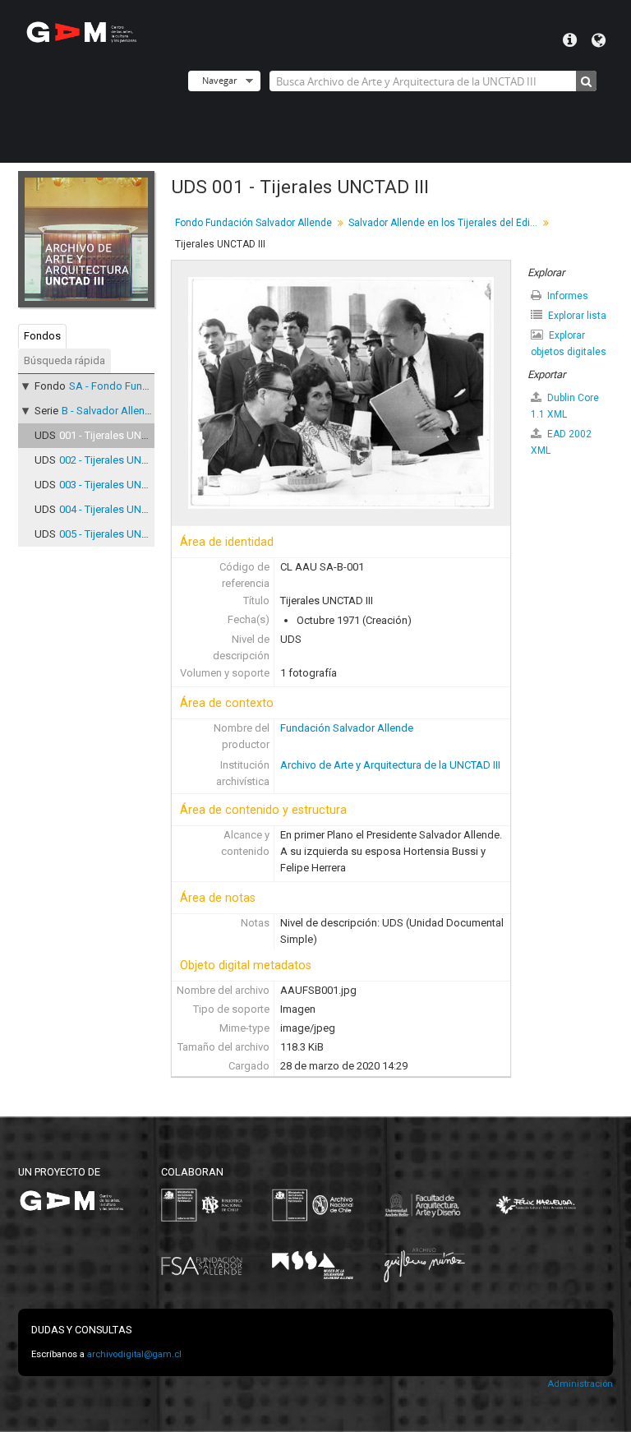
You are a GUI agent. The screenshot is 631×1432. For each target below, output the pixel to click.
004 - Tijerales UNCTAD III (118, 509)
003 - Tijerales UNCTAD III (118, 484)
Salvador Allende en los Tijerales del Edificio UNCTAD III (444, 223)
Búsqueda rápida (64, 360)
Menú (569, 40)
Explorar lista (576, 315)
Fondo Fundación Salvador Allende (253, 223)
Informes (566, 296)
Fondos (42, 336)
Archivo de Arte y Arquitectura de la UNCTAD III (390, 765)
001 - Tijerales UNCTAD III (118, 435)
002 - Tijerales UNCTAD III (118, 460)
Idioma (598, 40)
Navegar (219, 80)
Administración (580, 1384)
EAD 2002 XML (561, 442)
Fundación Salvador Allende (346, 728)
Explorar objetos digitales (568, 344)
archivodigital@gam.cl (134, 1354)
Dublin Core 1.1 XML (565, 406)
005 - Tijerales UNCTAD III (118, 534)
